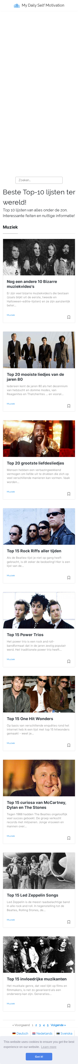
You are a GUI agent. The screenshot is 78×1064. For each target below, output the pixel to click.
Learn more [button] (48, 1047)
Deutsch (22, 1033)
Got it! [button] (39, 1056)
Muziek (11, 315)
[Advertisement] (39, 54)
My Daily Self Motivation (42, 5)
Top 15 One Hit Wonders (30, 718)
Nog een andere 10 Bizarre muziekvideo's (32, 284)
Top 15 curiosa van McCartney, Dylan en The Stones (36, 805)
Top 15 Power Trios (25, 634)
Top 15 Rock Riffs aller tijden (34, 551)
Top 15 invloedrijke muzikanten (37, 979)
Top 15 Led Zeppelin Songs (32, 895)
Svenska (66, 1033)
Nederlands (44, 1033)
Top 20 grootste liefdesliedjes (35, 463)
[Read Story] (68, 318)
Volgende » (58, 1025)
